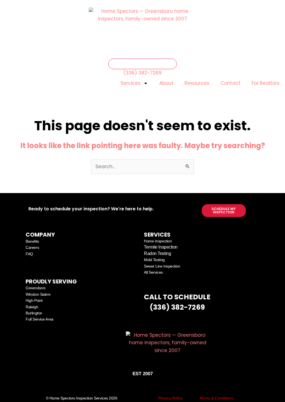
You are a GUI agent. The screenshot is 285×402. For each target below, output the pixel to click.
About (166, 83)
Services (131, 83)
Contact (230, 83)
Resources (197, 83)
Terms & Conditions (216, 398)
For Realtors (265, 83)
